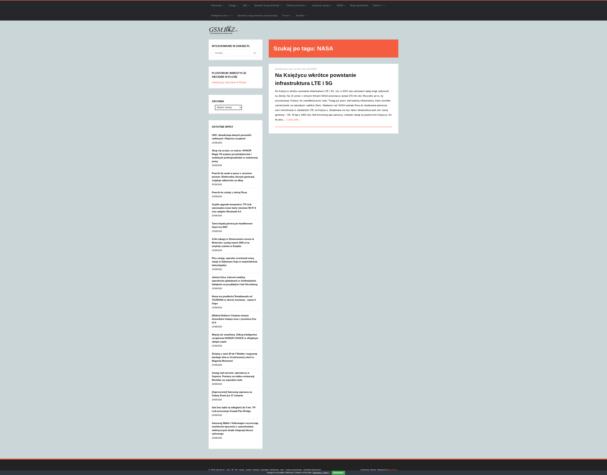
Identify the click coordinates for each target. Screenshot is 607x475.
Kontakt (300, 15)
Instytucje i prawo (320, 5)
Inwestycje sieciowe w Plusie (229, 82)
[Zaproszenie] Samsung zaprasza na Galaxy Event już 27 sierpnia (232, 394)
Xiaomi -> (378, 5)
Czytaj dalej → (294, 119)
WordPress (393, 470)
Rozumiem (338, 473)
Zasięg (232, 5)
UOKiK (340, 5)
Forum (285, 15)
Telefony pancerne (295, 5)
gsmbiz (298, 69)
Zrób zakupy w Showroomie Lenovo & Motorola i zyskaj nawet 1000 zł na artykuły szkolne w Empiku (233, 242)
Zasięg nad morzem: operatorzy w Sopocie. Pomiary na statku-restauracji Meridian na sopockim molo (233, 376)
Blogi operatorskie (359, 5)
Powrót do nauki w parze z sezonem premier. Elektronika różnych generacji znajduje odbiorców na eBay (233, 177)
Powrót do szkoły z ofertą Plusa (229, 192)
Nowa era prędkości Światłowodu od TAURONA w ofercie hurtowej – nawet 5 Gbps (234, 300)
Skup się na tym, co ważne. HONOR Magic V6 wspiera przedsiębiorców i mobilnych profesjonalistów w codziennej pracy (235, 156)
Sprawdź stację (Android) (266, 5)
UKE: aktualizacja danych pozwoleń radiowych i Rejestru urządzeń (231, 137)
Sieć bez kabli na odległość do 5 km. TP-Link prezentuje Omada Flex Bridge (234, 409)
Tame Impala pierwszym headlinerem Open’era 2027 (232, 225)
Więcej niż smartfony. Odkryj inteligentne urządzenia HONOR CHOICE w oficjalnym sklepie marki (235, 338)
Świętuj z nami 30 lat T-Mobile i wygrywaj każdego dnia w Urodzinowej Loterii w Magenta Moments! (234, 357)
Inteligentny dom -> (220, 15)
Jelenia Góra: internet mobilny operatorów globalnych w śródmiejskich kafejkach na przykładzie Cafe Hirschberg (235, 281)
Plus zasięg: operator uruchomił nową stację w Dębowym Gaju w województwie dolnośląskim (234, 262)
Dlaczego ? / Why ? (321, 473)
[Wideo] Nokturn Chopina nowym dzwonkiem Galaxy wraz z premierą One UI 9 (234, 319)
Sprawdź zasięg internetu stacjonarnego (257, 15)
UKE (245, 5)
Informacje (216, 5)
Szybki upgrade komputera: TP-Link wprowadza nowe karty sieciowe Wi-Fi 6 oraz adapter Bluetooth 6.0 (234, 208)
